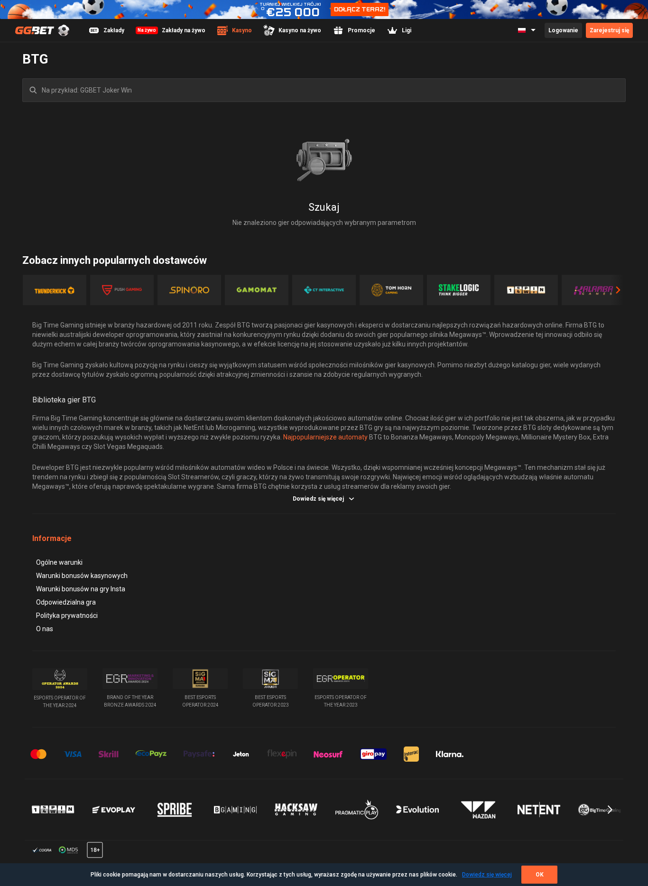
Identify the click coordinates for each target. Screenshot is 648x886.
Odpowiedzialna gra (66, 602)
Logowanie (563, 30)
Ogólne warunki (59, 562)
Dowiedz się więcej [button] (318, 498)
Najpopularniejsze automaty (325, 437)
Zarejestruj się (609, 30)
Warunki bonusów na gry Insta (80, 589)
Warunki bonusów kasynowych (82, 575)
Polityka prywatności (67, 615)
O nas (44, 629)
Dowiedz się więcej (487, 874)
